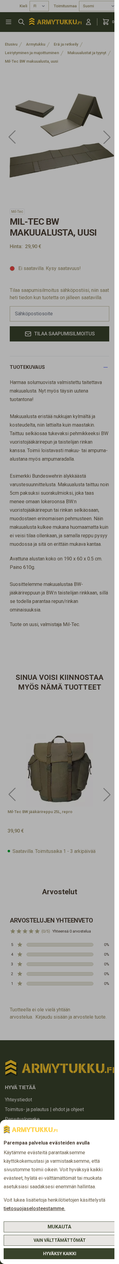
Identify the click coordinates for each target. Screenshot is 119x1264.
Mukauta (59, 1227)
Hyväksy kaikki (59, 1253)
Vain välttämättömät (60, 1240)
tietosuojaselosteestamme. (34, 1208)
